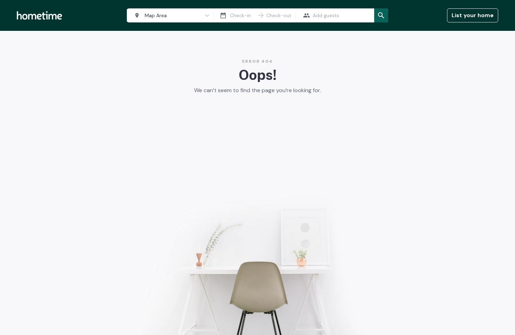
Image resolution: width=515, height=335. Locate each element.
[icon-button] (223, 15)
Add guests (326, 15)
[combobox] (169, 15)
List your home (473, 15)
